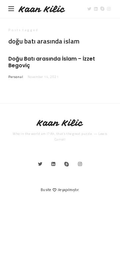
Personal (15, 76)
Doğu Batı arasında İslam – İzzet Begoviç (51, 62)
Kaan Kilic (42, 9)
